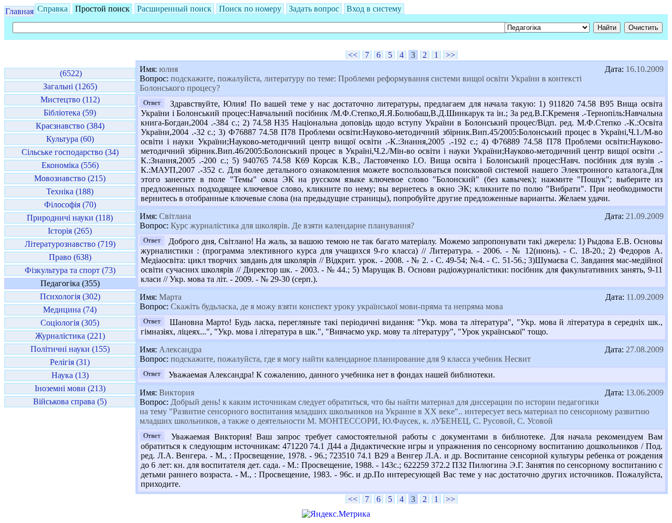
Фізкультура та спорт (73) (70, 270)
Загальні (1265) (70, 86)
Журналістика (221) (70, 335)
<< (353, 54)
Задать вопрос (314, 8)
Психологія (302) (70, 296)
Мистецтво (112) (70, 99)
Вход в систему (374, 8)
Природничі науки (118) (70, 217)
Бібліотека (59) (70, 112)
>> (450, 54)
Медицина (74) (70, 309)
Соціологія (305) (69, 322)
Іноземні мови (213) (70, 388)
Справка (52, 8)
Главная (19, 11)
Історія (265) (70, 230)
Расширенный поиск (174, 8)
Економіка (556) (70, 165)
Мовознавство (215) (70, 178)
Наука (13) (70, 375)
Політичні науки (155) (70, 348)
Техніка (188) (69, 191)
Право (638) (70, 257)
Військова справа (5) (70, 401)
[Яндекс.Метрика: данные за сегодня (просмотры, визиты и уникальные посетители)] (336, 514)
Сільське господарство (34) (70, 152)
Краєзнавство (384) (70, 125)
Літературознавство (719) (70, 243)
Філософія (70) (70, 204)
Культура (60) (70, 138)
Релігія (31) (70, 362)
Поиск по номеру (250, 8)
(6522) (70, 73)
